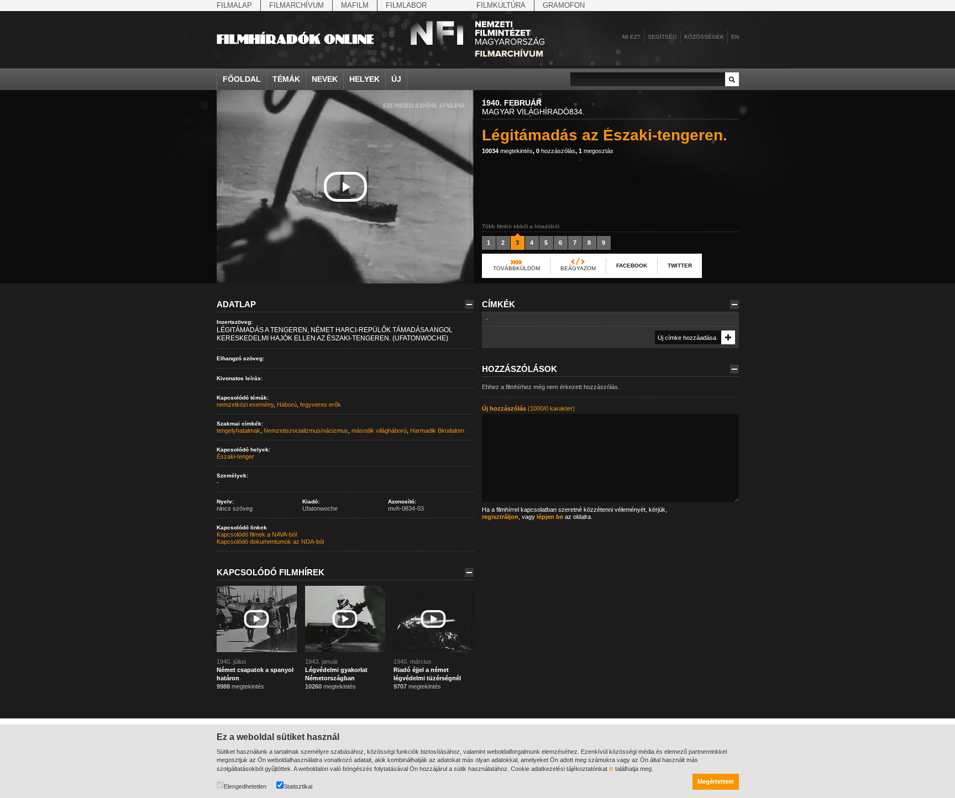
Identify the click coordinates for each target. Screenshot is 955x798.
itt (611, 768)
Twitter (680, 265)
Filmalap (234, 5)
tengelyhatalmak (238, 430)
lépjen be (550, 516)
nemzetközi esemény (245, 404)
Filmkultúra (501, 5)
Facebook (631, 265)
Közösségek (704, 37)
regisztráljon (500, 516)
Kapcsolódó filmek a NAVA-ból (257, 534)
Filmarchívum (296, 5)
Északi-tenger (235, 456)
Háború (287, 404)
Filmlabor (406, 5)
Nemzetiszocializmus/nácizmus (306, 430)
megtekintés (507, 151)
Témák (286, 79)
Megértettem (715, 781)
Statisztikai (298, 786)
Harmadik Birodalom (437, 430)
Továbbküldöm (516, 268)
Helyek (364, 79)
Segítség (662, 37)
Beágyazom (578, 268)
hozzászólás (555, 151)
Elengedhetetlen (245, 786)
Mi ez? (631, 37)
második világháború (379, 430)
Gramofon (564, 5)
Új (396, 79)
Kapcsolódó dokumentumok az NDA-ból (270, 541)
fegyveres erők (320, 404)
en (735, 37)
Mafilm (355, 5)
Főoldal (242, 79)
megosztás (596, 151)
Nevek (325, 79)
